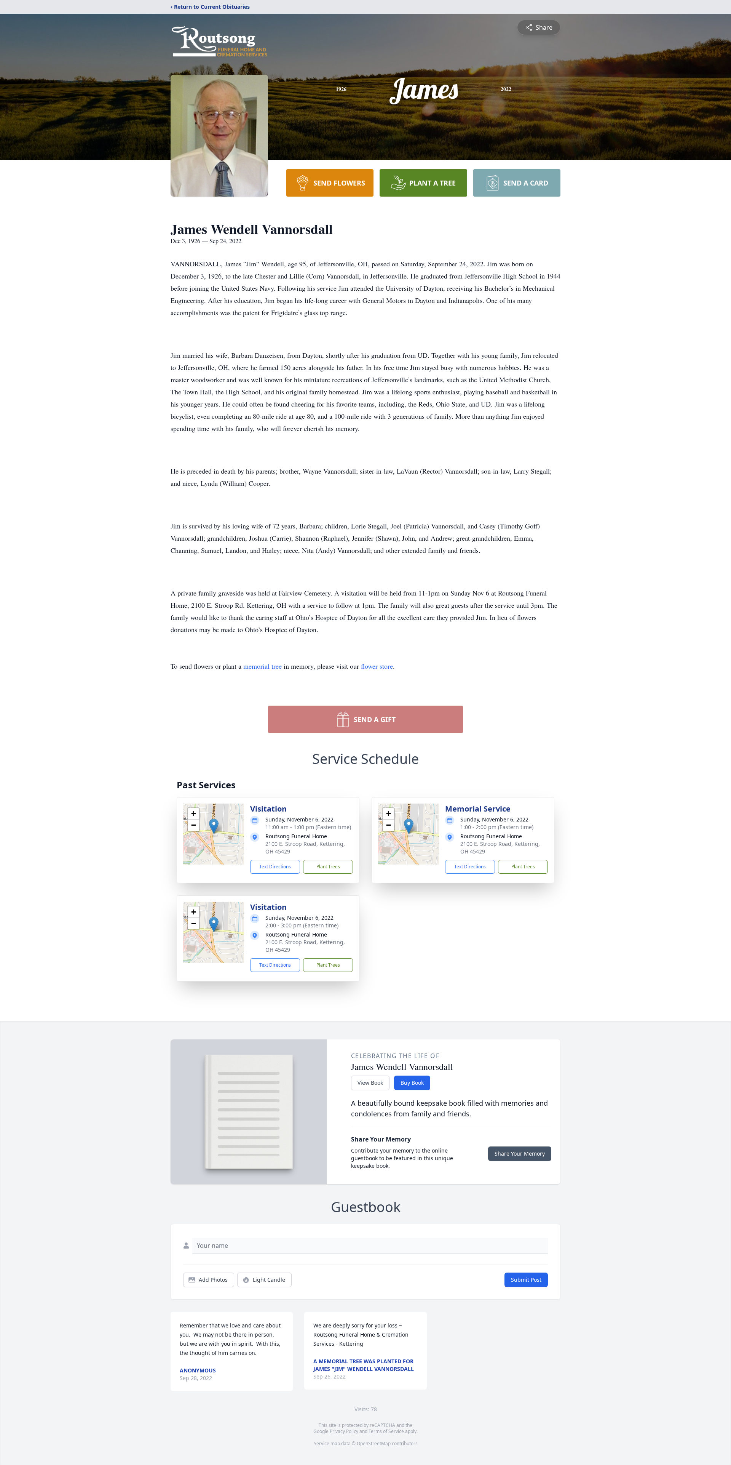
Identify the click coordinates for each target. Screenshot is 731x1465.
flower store (377, 666)
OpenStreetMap (374, 1443)
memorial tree (262, 666)
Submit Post (526, 1279)
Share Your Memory (520, 1153)
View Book (370, 1082)
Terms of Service (386, 1431)
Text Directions (275, 866)
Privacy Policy (344, 1431)
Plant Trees (328, 866)
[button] (214, 826)
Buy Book (412, 1082)
